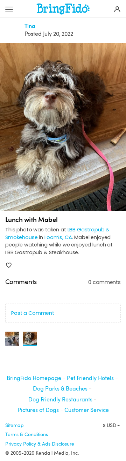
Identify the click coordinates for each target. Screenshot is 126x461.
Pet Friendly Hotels (90, 378)
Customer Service (86, 410)
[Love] (8, 265)
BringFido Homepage (34, 378)
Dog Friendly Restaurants (60, 399)
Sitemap (14, 425)
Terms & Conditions (26, 434)
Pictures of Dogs (38, 410)
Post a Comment (32, 313)
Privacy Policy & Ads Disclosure (39, 444)
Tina (29, 26)
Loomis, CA (58, 237)
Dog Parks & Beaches (60, 388)
